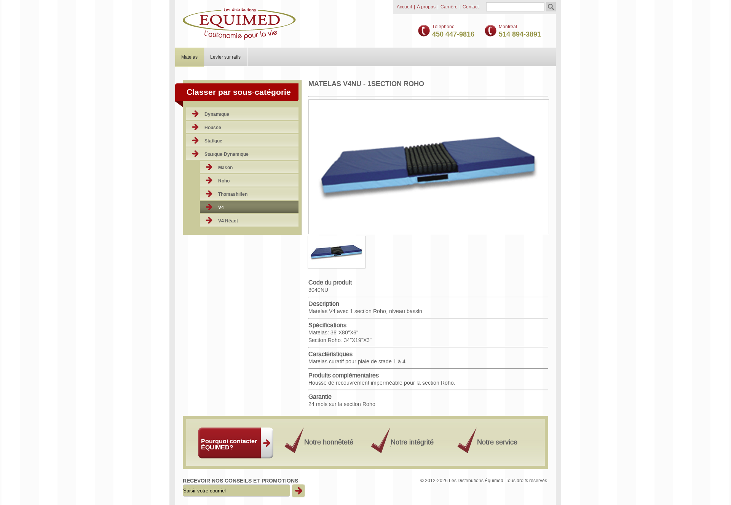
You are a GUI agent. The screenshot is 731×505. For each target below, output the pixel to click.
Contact (471, 7)
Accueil (404, 7)
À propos (426, 7)
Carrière (449, 7)
